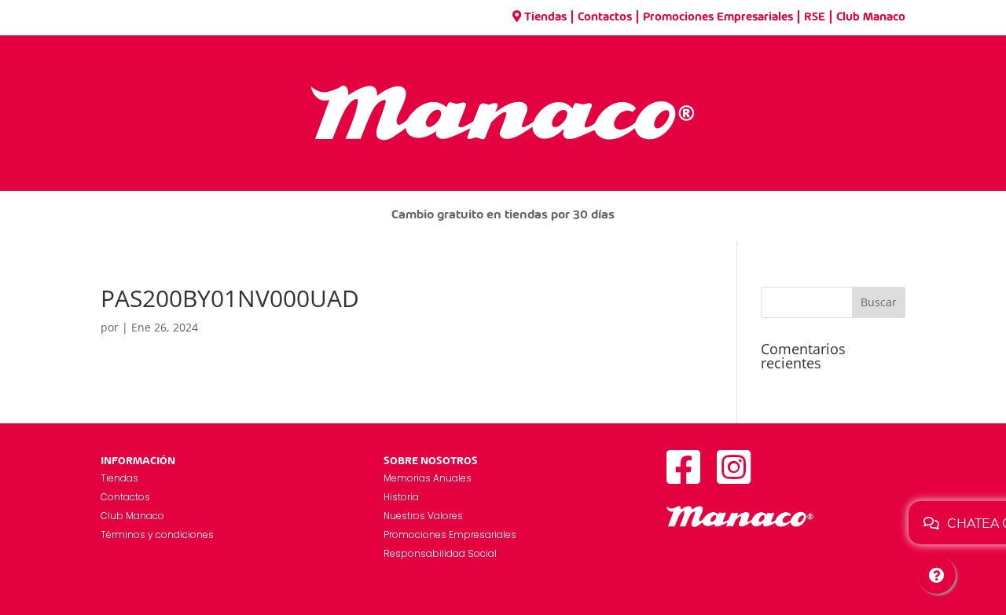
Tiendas (545, 17)
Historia (401, 496)
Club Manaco (870, 17)
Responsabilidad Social (440, 553)
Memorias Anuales (428, 478)
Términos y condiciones (157, 534)
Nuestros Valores (423, 515)
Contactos (605, 17)
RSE (814, 17)
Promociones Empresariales (718, 17)
